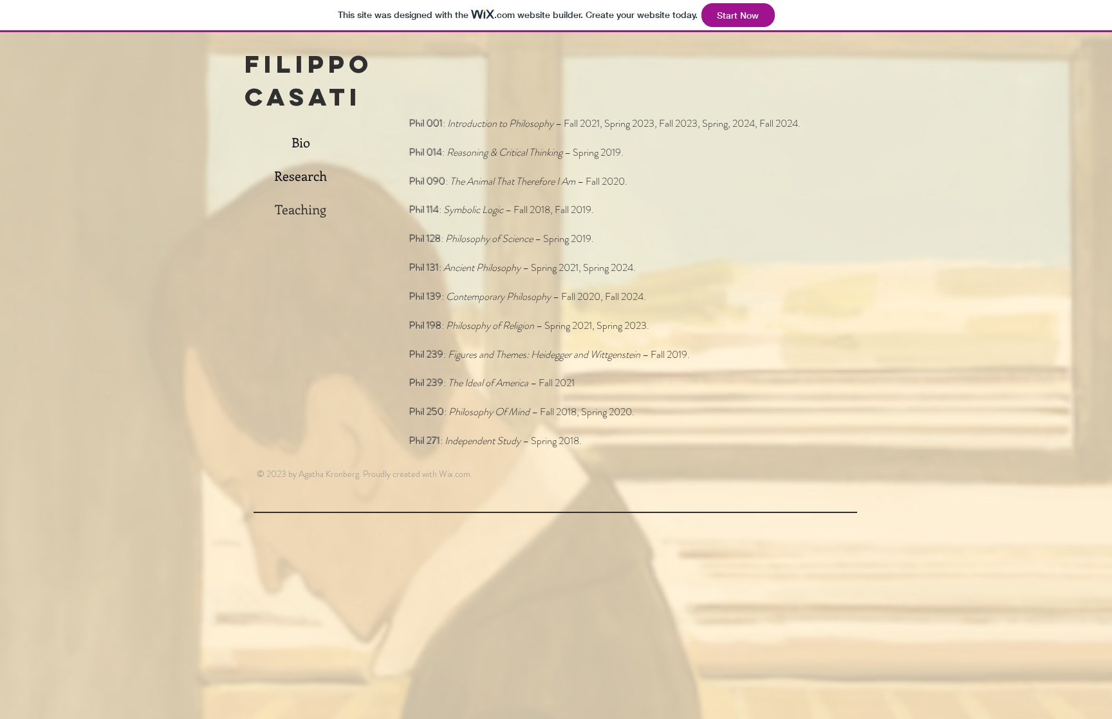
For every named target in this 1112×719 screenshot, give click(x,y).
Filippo (309, 63)
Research (300, 175)
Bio (301, 142)
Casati (303, 96)
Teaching (300, 209)
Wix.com (454, 473)
